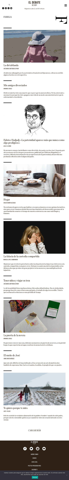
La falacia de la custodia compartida (21, 256)
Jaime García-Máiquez (9, 358)
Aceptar (35, 477)
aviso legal (34, 462)
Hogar (7, 199)
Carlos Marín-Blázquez (10, 203)
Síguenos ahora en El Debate (35, 8)
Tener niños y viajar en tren (17, 280)
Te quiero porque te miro (16, 408)
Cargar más (34, 430)
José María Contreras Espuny (11, 68)
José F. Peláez (7, 411)
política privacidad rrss (34, 466)
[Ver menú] (66, 6)
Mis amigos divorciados (15, 85)
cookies (34, 458)
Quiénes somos (34, 454)
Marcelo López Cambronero (11, 259)
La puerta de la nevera (14, 335)
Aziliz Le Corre (7, 146)
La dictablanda (11, 65)
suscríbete (34, 469)
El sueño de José (12, 355)
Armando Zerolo (8, 89)
